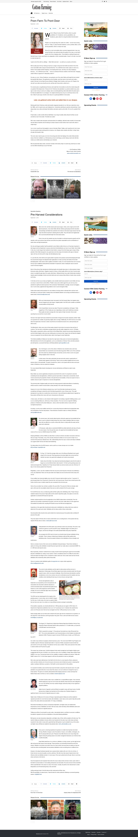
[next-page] (34, 201)
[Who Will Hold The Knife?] (72, 189)
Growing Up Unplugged (55, 197)
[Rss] (106, 1)
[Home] (31, 13)
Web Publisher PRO (44, 833)
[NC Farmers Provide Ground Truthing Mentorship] (39, 189)
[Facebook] (102, 1)
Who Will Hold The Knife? (72, 197)
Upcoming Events (90, 105)
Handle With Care (35, 171)
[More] (76, 162)
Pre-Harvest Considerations (74, 171)
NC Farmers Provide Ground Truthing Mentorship (39, 196)
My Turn (32, 17)
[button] (104, 13)
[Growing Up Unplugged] (55, 189)
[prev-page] (31, 201)
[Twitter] (104, 1)
